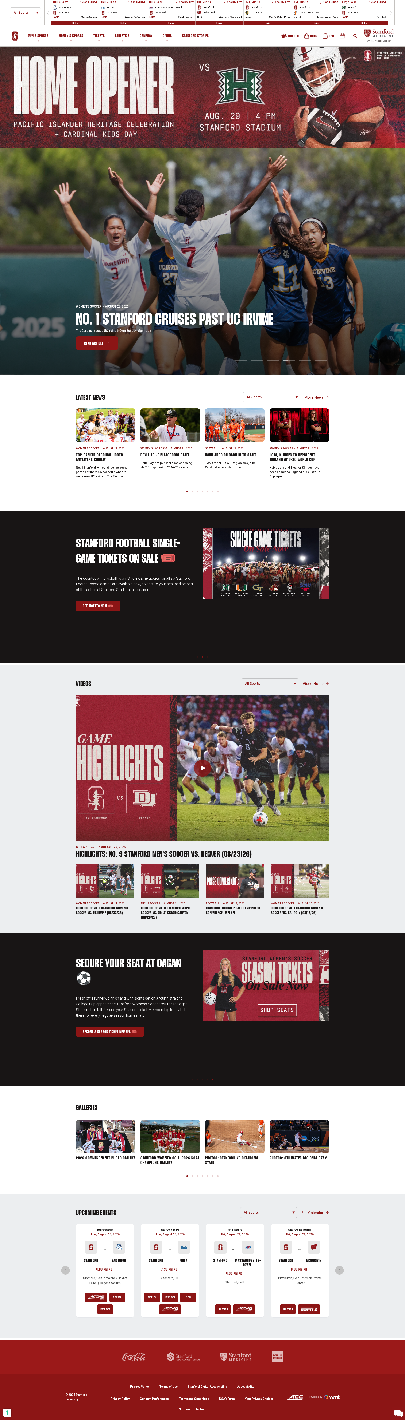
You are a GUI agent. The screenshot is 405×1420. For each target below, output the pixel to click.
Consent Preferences (154, 1398)
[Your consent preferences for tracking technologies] (7, 1413)
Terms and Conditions (194, 1398)
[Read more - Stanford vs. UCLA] (170, 1309)
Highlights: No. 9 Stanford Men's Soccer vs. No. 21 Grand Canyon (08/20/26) (165, 913)
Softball (211, 448)
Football (212, 903)
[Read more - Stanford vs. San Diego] (96, 1297)
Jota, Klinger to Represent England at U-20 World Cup (293, 457)
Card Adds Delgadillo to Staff (230, 455)
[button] (47, 12)
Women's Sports (71, 36)
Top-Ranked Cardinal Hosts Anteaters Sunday (99, 457)
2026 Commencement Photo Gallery (105, 1158)
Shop (311, 37)
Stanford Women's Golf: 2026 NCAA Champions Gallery (169, 1160)
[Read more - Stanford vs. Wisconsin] (309, 1309)
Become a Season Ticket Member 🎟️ (113, 1030)
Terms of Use (168, 1386)
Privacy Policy (143, 1386)
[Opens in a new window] (202, 97)
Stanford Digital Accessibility (211, 1386)
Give (329, 37)
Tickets (99, 36)
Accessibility (245, 1386)
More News (314, 397)
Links (75, 23)
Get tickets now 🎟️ (101, 603)
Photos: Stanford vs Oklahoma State (231, 1160)
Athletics (122, 36)
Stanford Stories (195, 36)
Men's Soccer (86, 847)
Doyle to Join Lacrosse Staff (164, 455)
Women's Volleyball (299, 1230)
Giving (167, 36)
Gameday (146, 36)
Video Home (313, 683)
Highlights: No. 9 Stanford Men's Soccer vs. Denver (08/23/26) (164, 854)
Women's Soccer (87, 448)
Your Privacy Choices (259, 1398)
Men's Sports (38, 36)
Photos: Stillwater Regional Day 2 (298, 1158)
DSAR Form (227, 1398)
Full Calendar (312, 1212)
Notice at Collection (192, 1409)
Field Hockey (235, 1230)
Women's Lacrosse (153, 448)
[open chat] (398, 1413)
